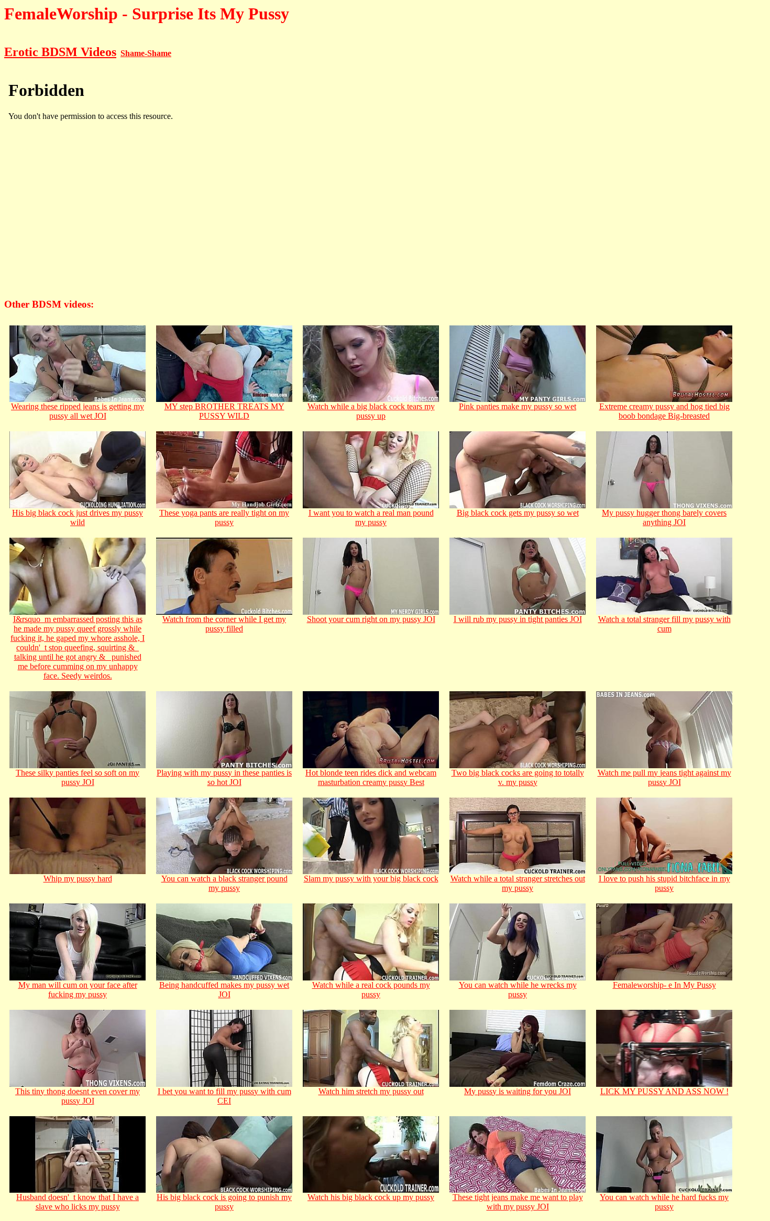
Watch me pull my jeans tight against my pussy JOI (664, 777)
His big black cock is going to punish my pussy (224, 1202)
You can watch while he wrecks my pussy (518, 989)
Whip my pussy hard (77, 878)
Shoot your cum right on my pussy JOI (371, 619)
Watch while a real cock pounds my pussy (371, 989)
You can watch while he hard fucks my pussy (664, 1202)
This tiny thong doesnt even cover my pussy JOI (77, 1096)
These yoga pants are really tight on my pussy (224, 517)
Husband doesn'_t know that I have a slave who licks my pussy (77, 1202)
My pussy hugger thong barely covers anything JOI (664, 517)
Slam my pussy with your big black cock (371, 878)
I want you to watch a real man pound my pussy (371, 517)
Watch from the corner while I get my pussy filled (224, 624)
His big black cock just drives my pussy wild (77, 517)
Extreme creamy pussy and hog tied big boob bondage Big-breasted (664, 411)
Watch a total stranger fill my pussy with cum (664, 624)
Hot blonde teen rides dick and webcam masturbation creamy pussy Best (370, 777)
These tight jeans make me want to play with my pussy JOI (518, 1202)
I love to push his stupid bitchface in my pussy (664, 883)
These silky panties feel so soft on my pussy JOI (77, 777)
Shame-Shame (145, 53)
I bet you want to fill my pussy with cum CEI (224, 1096)
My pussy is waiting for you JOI (517, 1091)
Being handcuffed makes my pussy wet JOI (224, 989)
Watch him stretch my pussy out (371, 1091)
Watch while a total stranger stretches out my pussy (517, 883)
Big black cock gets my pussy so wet (518, 512)
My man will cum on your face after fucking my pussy (77, 989)
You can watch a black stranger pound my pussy (224, 883)
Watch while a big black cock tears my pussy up (371, 411)
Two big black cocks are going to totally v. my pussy (518, 777)
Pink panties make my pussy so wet (517, 406)
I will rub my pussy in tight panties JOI (518, 619)
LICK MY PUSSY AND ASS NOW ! (664, 1091)
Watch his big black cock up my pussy (370, 1197)
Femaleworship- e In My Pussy (664, 984)
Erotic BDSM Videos (60, 52)
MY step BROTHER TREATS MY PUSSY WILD (224, 411)
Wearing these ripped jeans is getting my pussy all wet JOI (77, 411)
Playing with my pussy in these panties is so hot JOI (224, 777)
